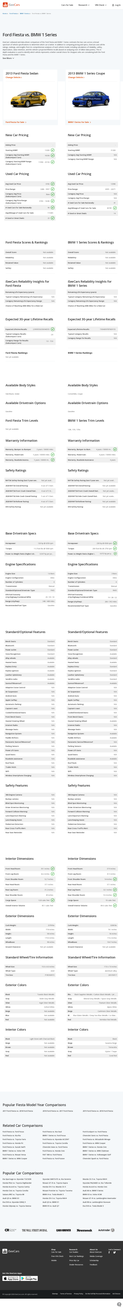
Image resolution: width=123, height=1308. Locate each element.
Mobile (54, 1260)
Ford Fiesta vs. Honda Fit (13, 1143)
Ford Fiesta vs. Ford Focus (13, 1132)
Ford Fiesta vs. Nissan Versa (14, 1155)
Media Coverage (96, 1256)
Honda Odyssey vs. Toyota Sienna (17, 1206)
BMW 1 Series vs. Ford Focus (54, 1135)
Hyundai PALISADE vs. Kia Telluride (97, 1183)
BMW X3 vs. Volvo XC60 (92, 1194)
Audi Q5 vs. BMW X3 (11, 1198)
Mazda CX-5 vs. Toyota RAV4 (95, 1179)
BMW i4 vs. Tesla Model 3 (53, 1194)
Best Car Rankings (76, 1256)
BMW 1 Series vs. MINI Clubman (96, 1151)
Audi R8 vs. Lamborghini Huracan (96, 1202)
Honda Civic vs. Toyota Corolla (15, 1190)
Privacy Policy (78, 1294)
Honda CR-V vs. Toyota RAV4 (55, 1198)
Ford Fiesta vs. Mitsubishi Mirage (96, 1139)
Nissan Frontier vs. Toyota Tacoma (57, 1190)
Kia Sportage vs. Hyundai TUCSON (17, 1179)
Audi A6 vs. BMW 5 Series (93, 1190)
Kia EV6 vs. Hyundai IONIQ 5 (14, 1202)
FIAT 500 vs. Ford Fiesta (52, 1155)
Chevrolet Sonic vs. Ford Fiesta (95, 1135)
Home (5, 13)
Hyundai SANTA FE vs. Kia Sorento (57, 1179)
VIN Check (99, 5)
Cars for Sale (67, 5)
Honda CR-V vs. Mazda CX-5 (54, 1187)
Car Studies (73, 1252)
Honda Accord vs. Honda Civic (95, 1187)
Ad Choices (116, 1294)
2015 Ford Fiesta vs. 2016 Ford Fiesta (98, 1111)
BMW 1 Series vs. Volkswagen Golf (97, 1155)
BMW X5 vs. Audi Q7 (51, 1206)
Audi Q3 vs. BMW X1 (51, 1202)
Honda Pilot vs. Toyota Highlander (17, 1183)
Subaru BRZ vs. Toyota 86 (13, 1194)
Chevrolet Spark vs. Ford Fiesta (95, 1158)
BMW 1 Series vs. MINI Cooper (15, 1158)
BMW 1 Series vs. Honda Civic (95, 1147)
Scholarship (94, 1260)
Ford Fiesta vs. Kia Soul (52, 1132)
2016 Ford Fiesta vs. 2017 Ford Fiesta (58, 1111)
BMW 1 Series (24, 13)
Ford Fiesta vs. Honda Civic (54, 1151)
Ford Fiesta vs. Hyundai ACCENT (56, 1139)
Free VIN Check (57, 1256)
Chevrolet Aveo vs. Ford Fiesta (55, 1147)
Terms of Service (66, 1294)
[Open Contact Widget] (119, 1304)
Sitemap (55, 1294)
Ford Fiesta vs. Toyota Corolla (55, 1143)
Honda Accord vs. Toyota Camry (16, 1187)
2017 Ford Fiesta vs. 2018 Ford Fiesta (18, 1111)
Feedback (93, 1264)
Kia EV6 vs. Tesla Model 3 (93, 1206)
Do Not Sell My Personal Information (97, 1294)
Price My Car (74, 1260)
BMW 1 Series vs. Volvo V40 (14, 1151)
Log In (117, 5)
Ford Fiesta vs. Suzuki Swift (14, 1147)
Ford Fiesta (13, 13)
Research (83, 5)
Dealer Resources (76, 1264)
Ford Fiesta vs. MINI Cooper (94, 1143)
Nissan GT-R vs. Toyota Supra (55, 1183)
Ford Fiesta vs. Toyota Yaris (14, 1139)
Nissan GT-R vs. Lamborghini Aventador (99, 1198)
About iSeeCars (96, 1252)
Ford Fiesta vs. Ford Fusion (54, 1158)
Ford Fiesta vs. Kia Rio (12, 1135)
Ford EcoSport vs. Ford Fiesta (95, 1132)
